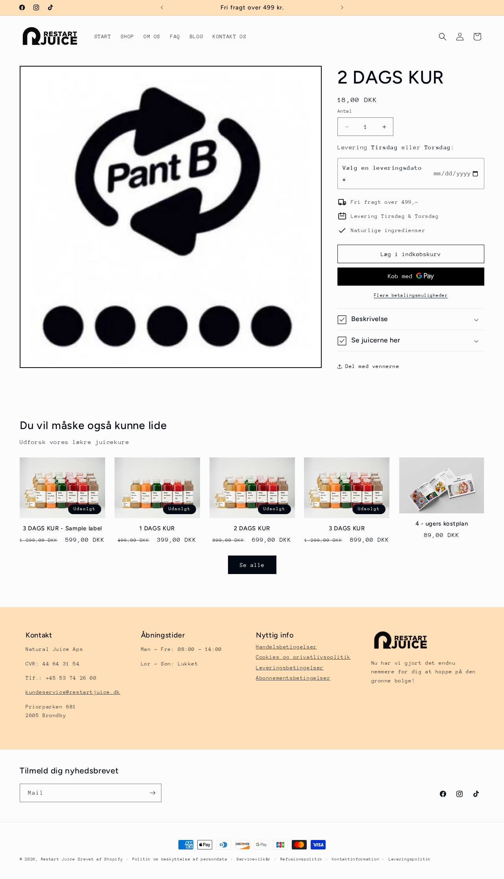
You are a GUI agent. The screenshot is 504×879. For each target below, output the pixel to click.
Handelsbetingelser (286, 647)
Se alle (252, 564)
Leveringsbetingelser (290, 668)
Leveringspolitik (410, 859)
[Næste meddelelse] (342, 7)
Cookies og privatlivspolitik (303, 657)
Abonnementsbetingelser (293, 678)
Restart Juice (58, 859)
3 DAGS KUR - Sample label (62, 528)
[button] (442, 36)
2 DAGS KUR (252, 528)
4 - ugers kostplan (441, 523)
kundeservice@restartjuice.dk (73, 692)
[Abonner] (152, 793)
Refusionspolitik (301, 859)
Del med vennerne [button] (372, 366)
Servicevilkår (254, 859)
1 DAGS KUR (157, 528)
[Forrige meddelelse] (161, 7)
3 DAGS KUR (347, 528)
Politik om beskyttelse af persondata (179, 859)
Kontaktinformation (356, 859)
